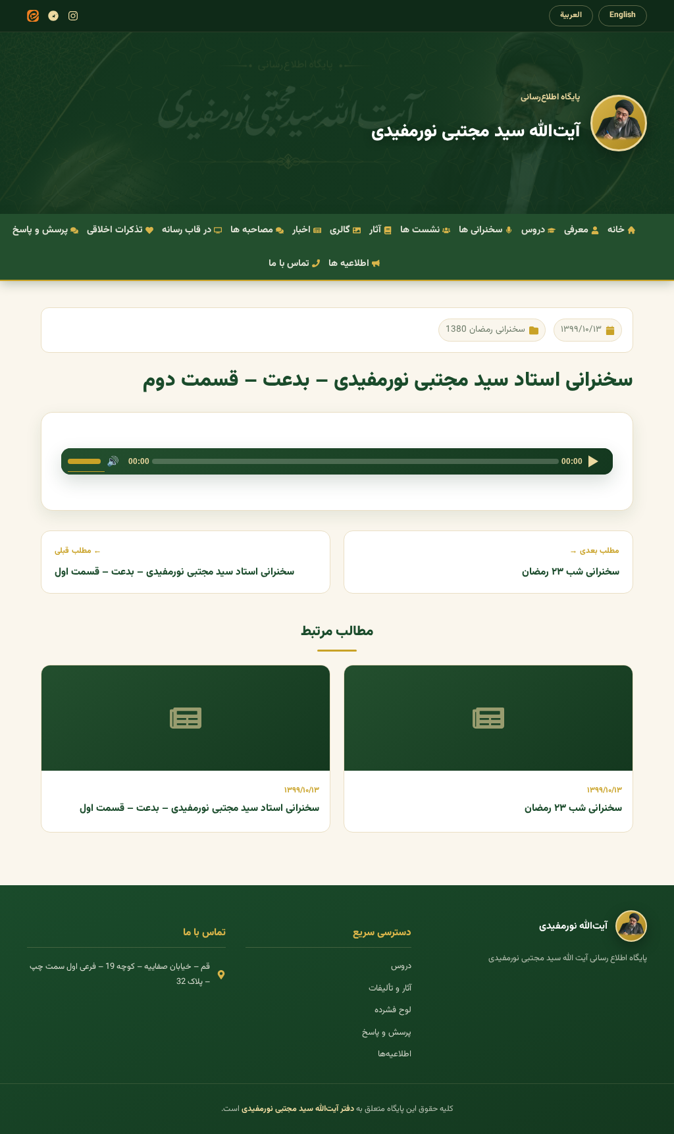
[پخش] (593, 461)
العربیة (571, 15)
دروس (533, 230)
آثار (375, 230)
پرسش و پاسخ (40, 230)
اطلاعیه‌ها (394, 1054)
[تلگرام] (53, 16)
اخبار (301, 230)
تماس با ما (289, 263)
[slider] (86, 460)
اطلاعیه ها (348, 263)
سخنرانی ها (480, 230)
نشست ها (420, 230)
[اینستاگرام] (73, 16)
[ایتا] (33, 16)
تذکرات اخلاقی (115, 230)
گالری (340, 230)
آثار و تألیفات (390, 988)
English (622, 15)
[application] (337, 461)
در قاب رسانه (186, 230)
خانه (616, 230)
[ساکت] (112, 461)
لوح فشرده (393, 1010)
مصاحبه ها (251, 230)
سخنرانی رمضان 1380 (485, 329)
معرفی (576, 230)
